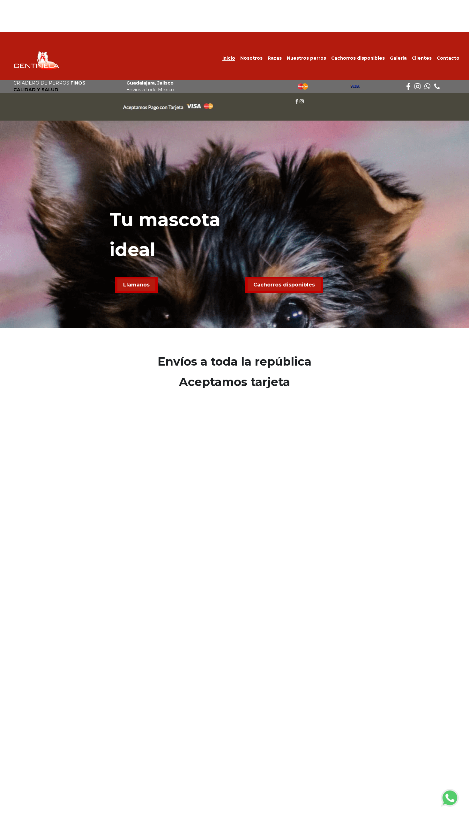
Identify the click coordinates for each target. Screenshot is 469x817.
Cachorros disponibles (284, 285)
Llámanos (136, 285)
